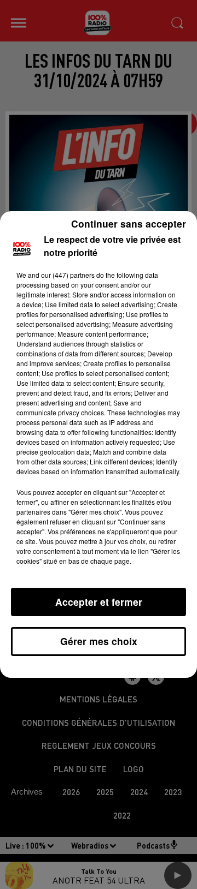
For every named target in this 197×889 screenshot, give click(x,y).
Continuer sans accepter (128, 223)
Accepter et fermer (98, 601)
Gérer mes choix (98, 641)
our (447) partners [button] (68, 274)
